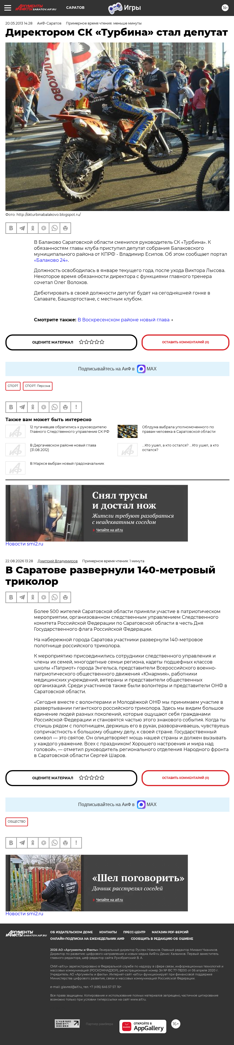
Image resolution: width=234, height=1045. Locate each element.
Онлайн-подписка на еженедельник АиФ (87, 939)
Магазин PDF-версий (170, 932)
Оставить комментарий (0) (185, 342)
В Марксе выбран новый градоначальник (67, 463)
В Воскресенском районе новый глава (124, 319)
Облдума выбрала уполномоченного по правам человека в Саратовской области (178, 429)
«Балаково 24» (51, 260)
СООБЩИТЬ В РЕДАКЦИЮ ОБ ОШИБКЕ (162, 939)
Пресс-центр (134, 932)
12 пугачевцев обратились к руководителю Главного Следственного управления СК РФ (69, 429)
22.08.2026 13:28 (19, 561)
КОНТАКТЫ (108, 932)
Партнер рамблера (99, 1024)
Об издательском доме (71, 932)
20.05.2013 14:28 (19, 23)
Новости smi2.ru (24, 544)
